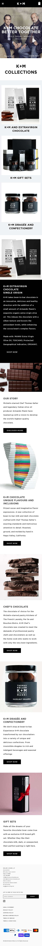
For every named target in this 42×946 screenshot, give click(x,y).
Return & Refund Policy (11, 915)
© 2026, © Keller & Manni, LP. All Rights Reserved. (15, 940)
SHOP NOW (12, 352)
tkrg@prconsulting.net (8, 886)
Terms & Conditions (9, 920)
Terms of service (8, 918)
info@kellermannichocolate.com (11, 877)
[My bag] (39, 3)
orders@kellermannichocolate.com (11, 879)
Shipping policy (8, 912)
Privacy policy (8, 910)
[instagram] (4, 901)
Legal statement (8, 907)
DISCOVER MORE (15, 430)
